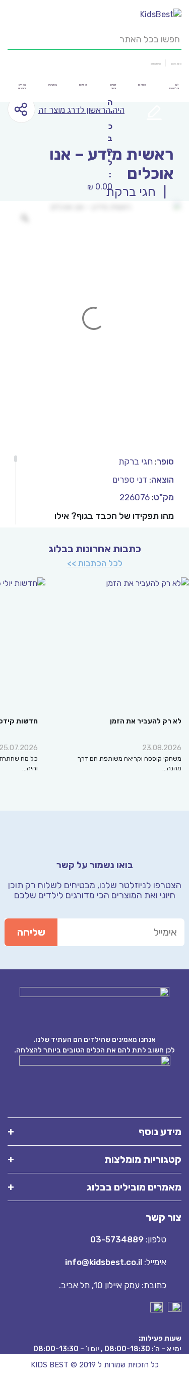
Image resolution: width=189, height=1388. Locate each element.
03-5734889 (117, 1239)
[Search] (13, 35)
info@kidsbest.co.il (103, 1262)
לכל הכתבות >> (94, 563)
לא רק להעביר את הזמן (145, 721)
